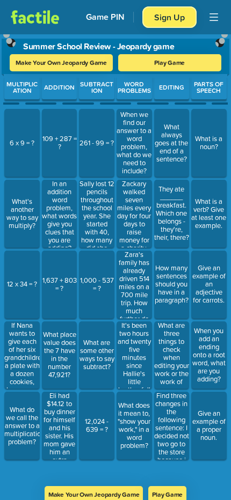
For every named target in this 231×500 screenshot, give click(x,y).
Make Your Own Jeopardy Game (61, 62)
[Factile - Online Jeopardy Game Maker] (35, 17)
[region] (115, 256)
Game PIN (105, 17)
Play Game (169, 62)
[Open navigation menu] (213, 17)
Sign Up (169, 17)
